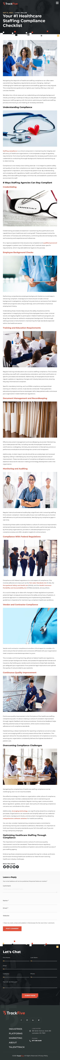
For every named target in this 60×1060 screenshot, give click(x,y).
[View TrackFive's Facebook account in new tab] (21, 1020)
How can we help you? (10, 982)
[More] (17, 866)
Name (6, 900)
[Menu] (57, 3)
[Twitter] (4, 866)
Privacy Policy (43, 1055)
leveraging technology (20, 811)
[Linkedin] (7, 866)
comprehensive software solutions (15, 818)
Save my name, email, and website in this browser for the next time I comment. (29, 923)
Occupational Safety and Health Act (15, 585)
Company (6, 973)
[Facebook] (11, 866)
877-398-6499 (36, 1040)
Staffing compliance (10, 151)
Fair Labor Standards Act (37, 583)
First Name (7, 957)
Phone (33, 973)
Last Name (34, 957)
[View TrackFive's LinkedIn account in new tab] (33, 1020)
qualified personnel (50, 243)
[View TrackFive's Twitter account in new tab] (38, 1020)
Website (6, 916)
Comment (7, 886)
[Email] (14, 866)
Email (5, 908)
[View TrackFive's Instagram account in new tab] (27, 1020)
